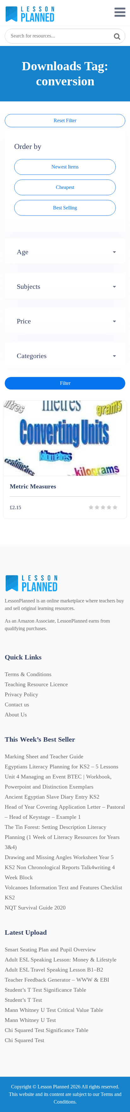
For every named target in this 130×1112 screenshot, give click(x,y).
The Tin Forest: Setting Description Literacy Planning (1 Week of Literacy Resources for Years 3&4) (62, 837)
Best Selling (65, 207)
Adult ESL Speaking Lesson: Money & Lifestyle (60, 959)
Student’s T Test (23, 1000)
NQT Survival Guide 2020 (35, 907)
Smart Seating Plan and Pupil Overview (50, 949)
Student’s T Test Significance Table (45, 990)
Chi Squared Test (24, 1040)
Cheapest (65, 187)
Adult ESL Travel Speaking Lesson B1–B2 (54, 970)
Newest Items (65, 166)
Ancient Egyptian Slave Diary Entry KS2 (52, 797)
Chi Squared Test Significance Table (46, 1030)
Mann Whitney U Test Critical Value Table (54, 1010)
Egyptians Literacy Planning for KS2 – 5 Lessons (61, 766)
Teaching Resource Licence (36, 684)
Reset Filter (65, 120)
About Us (16, 714)
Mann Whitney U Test (30, 1020)
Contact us (17, 704)
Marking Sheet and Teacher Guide (44, 756)
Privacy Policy (21, 694)
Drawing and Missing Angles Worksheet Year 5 (59, 857)
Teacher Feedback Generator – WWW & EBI (57, 980)
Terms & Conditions (28, 674)
